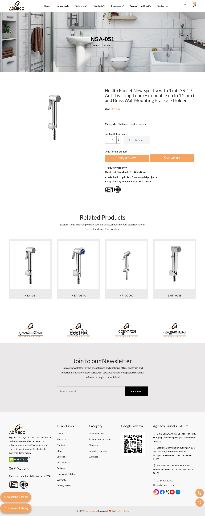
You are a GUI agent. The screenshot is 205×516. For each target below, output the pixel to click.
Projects (61, 468)
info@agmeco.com (165, 485)
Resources (116, 6)
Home (47, 6)
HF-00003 (126, 295)
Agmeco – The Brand (139, 6)
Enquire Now (127, 158)
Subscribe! (136, 391)
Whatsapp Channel (16, 496)
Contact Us (162, 6)
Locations (62, 456)
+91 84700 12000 (164, 480)
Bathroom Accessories (100, 439)
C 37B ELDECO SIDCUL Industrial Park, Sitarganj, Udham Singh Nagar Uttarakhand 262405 (174, 437)
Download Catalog (17, 508)
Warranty (61, 479)
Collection (80, 6)
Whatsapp (173, 158)
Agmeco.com (90, 511)
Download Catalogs (66, 474)
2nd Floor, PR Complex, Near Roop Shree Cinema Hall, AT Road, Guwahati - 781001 (173, 469)
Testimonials (63, 462)
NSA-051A (78, 295)
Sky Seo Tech (122, 511)
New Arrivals (63, 6)
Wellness (93, 456)
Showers (93, 445)
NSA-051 (30, 295)
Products (98, 6)
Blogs (59, 450)
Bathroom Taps (96, 433)
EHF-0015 (175, 295)
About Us (61, 439)
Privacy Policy (63, 485)
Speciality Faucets (98, 450)
